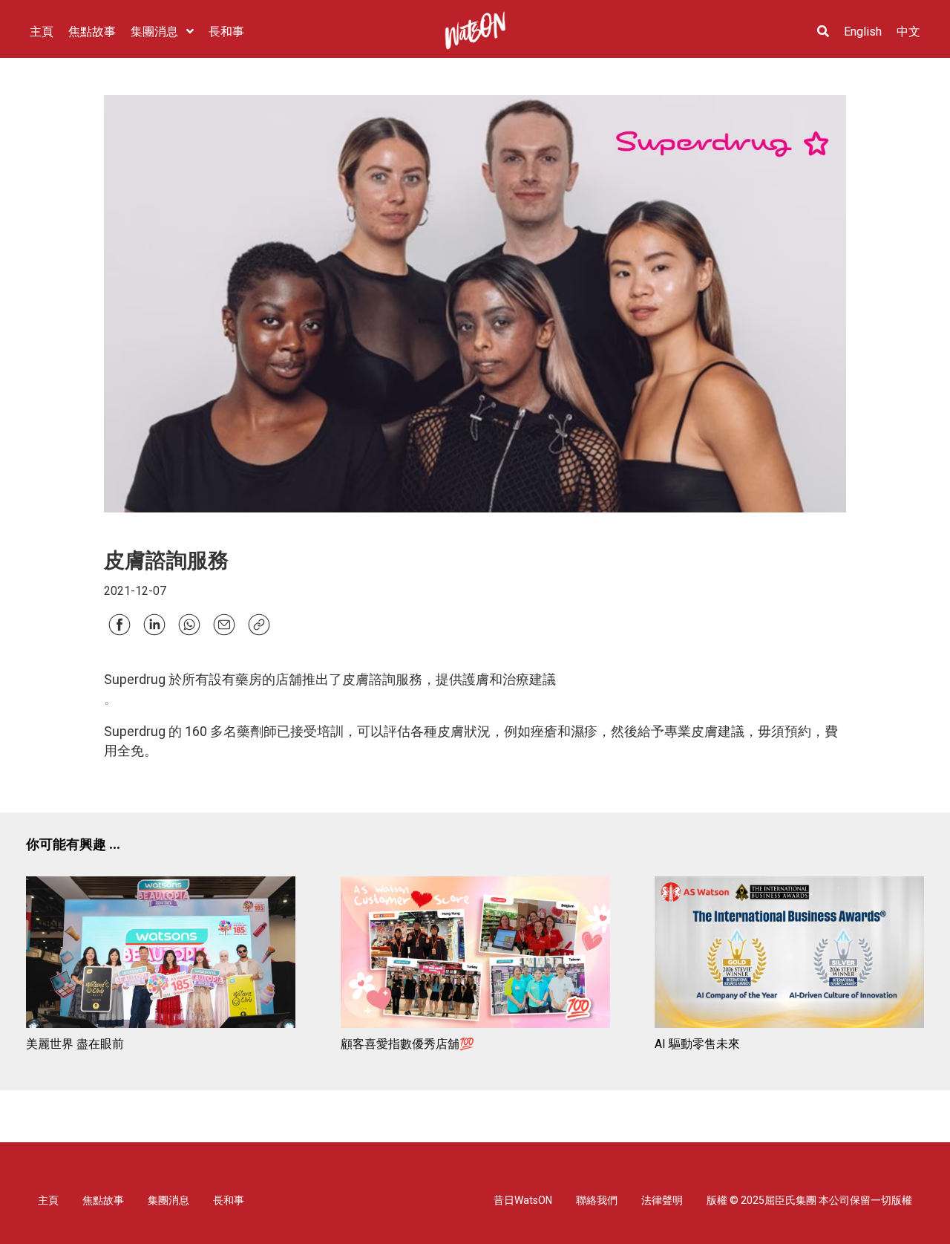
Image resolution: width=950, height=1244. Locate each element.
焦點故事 (103, 1200)
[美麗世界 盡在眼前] (160, 954)
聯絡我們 (597, 1200)
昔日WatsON (523, 1200)
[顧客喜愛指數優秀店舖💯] (475, 954)
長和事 (228, 1200)
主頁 (48, 1200)
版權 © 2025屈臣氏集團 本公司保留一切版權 (809, 1200)
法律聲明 (662, 1200)
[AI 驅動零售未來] (789, 954)
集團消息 (168, 1200)
